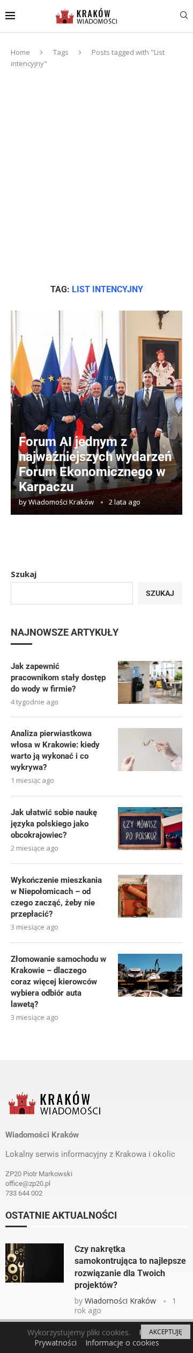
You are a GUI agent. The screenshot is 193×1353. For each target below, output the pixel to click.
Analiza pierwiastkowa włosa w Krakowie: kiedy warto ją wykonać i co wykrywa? (55, 750)
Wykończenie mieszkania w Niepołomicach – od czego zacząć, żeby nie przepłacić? (56, 897)
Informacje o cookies (122, 1342)
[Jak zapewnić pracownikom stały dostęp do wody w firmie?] (150, 682)
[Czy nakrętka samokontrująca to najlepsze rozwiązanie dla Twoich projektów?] (34, 1263)
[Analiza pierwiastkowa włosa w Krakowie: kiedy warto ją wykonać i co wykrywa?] (150, 749)
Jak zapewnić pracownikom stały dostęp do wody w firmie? (58, 677)
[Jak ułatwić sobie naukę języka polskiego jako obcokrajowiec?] (150, 828)
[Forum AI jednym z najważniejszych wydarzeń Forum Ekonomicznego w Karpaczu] (96, 413)
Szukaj (23, 573)
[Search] (184, 16)
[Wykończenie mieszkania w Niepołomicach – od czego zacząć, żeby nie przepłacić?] (150, 896)
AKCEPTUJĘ (165, 1331)
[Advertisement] (96, 176)
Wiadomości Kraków (61, 502)
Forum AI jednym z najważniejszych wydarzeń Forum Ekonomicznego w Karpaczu (95, 464)
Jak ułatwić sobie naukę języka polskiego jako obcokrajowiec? (54, 824)
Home (20, 52)
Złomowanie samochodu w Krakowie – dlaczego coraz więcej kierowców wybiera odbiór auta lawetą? (58, 981)
